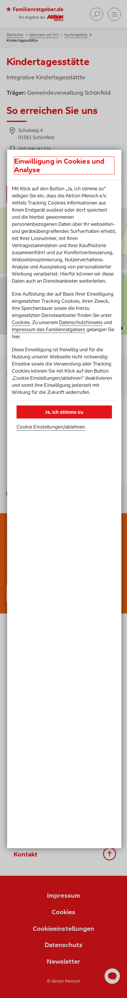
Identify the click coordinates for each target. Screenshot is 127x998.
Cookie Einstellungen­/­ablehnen (51, 427)
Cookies (21, 322)
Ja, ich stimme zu (64, 412)
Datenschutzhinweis (80, 322)
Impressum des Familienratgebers (48, 329)
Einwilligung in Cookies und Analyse (59, 165)
